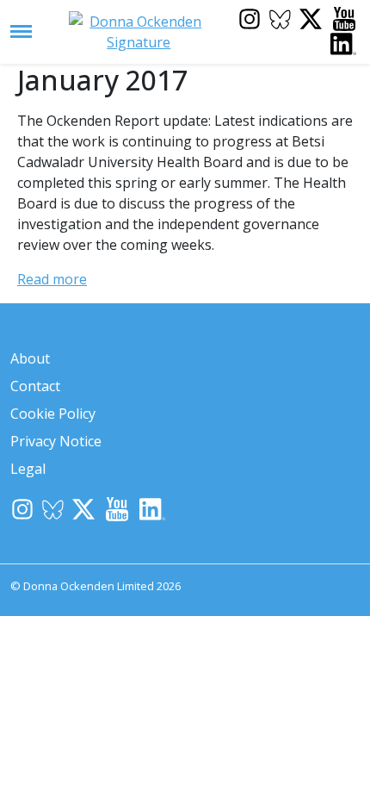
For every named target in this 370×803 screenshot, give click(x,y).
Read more (52, 279)
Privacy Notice (56, 441)
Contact (35, 386)
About (30, 358)
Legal (28, 468)
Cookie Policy (53, 413)
